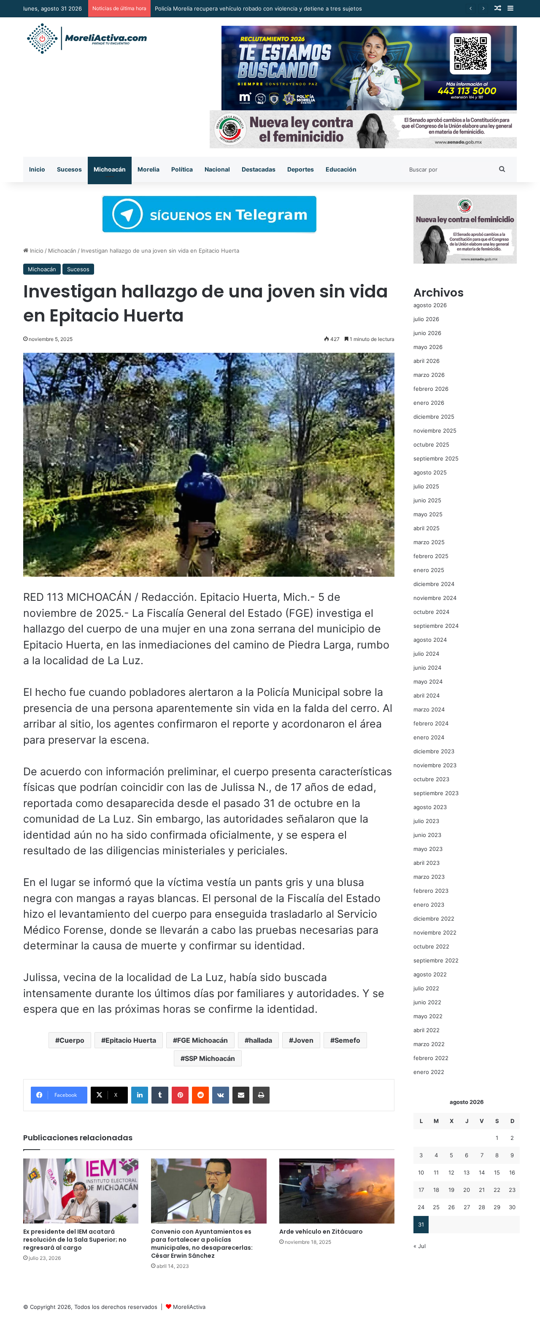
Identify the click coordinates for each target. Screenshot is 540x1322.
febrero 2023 (430, 890)
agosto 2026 (430, 305)
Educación (341, 169)
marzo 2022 (429, 1044)
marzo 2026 (429, 374)
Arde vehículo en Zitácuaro (321, 1231)
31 (421, 1224)
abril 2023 (426, 862)
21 (482, 1189)
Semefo (347, 1040)
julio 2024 (426, 653)
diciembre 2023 (433, 751)
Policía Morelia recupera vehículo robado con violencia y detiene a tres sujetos (258, 8)
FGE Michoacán (202, 1040)
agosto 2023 (430, 807)
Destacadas (258, 169)
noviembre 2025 (434, 430)
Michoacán (110, 169)
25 (436, 1207)
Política (182, 169)
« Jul (419, 1246)
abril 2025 (426, 528)
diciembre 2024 (433, 584)
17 (421, 1189)
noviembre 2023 (434, 765)
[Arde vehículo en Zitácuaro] (336, 1191)
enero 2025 (428, 570)
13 (467, 1172)
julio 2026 (426, 319)
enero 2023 (428, 904)
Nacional (217, 169)
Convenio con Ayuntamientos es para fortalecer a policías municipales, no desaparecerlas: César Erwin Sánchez (202, 1243)
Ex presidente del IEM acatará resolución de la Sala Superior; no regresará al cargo (75, 1239)
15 (497, 1172)
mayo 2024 (428, 681)
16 (512, 1172)
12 (451, 1172)
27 (467, 1207)
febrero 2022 (430, 1058)
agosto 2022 (430, 974)
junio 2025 (427, 500)
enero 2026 (428, 402)
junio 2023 (427, 834)
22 (497, 1189)
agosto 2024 (430, 639)
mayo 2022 (428, 1016)
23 (512, 1189)
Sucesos (69, 169)
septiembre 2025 (436, 458)
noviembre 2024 (434, 597)
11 (436, 1172)
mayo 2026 (428, 346)
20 (466, 1189)
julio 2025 (426, 486)
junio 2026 (427, 333)
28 (481, 1207)
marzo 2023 (429, 876)
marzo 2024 (429, 709)
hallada (260, 1040)
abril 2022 (426, 1030)
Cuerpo (71, 1040)
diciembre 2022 (433, 918)
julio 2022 (426, 988)
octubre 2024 (431, 611)
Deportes (300, 169)
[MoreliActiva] (86, 38)
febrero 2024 (430, 723)
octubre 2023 (431, 779)
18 (436, 1189)
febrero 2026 (430, 388)
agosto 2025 (430, 472)
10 (421, 1172)
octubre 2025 (431, 444)
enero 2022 (428, 1072)
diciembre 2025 (433, 416)
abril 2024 (426, 695)
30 (512, 1207)
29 (497, 1207)
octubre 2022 (431, 946)
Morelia (148, 169)
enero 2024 (428, 737)
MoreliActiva (189, 1306)
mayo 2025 (428, 514)
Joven (303, 1040)
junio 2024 (427, 667)
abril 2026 (426, 360)
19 (451, 1189)
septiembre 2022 (436, 960)
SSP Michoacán (210, 1058)
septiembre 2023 (436, 793)
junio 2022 (427, 1002)
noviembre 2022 (434, 932)
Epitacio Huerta (130, 1040)
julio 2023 (426, 821)
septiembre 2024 (436, 625)
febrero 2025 (430, 556)
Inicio (37, 169)
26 (451, 1207)
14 (482, 1172)
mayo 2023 (428, 848)
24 (421, 1207)
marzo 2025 (429, 542)
